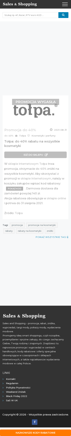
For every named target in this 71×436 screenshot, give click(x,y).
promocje (17, 225)
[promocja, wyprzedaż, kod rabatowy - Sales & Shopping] (20, 4)
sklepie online (56, 198)
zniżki (50, 230)
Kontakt (11, 379)
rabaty (9, 230)
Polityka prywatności (18, 387)
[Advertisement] (35, 56)
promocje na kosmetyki (42, 225)
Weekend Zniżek (16, 391)
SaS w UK (12, 400)
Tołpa (19, 213)
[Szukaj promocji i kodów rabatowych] (63, 15)
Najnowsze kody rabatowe (35, 432)
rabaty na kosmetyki (29, 230)
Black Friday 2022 (16, 396)
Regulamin (12, 383)
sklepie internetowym (36, 178)
